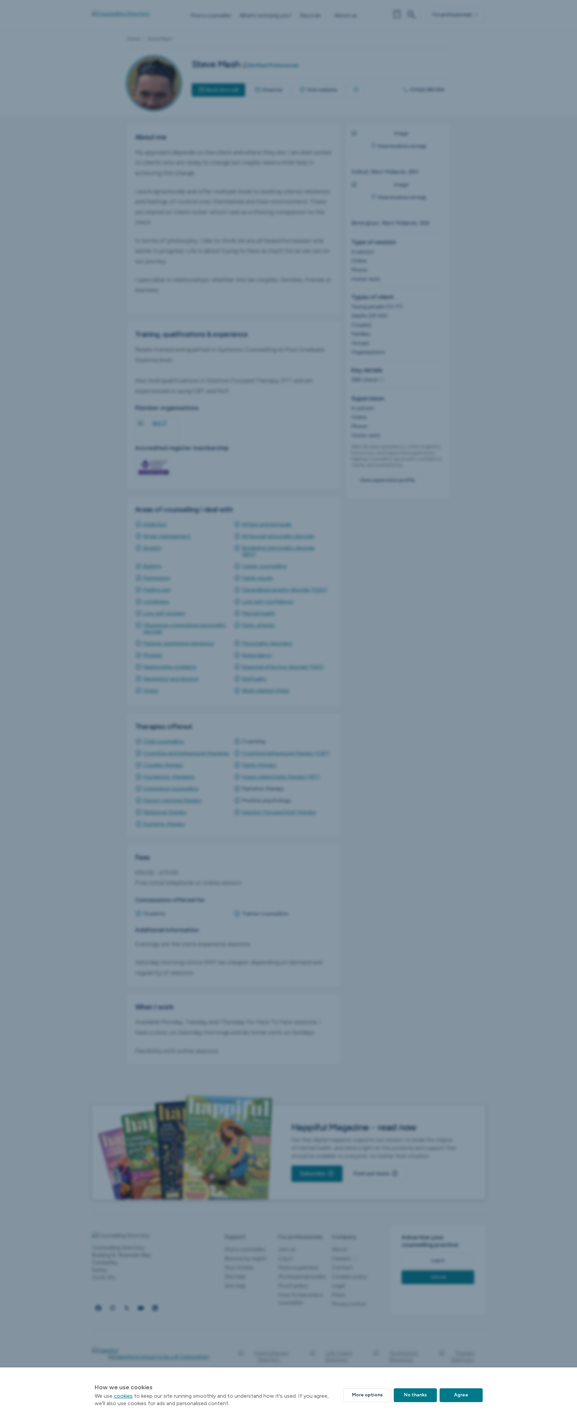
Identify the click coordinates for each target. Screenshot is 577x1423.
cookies (123, 1396)
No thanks (415, 1395)
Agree (461, 1395)
